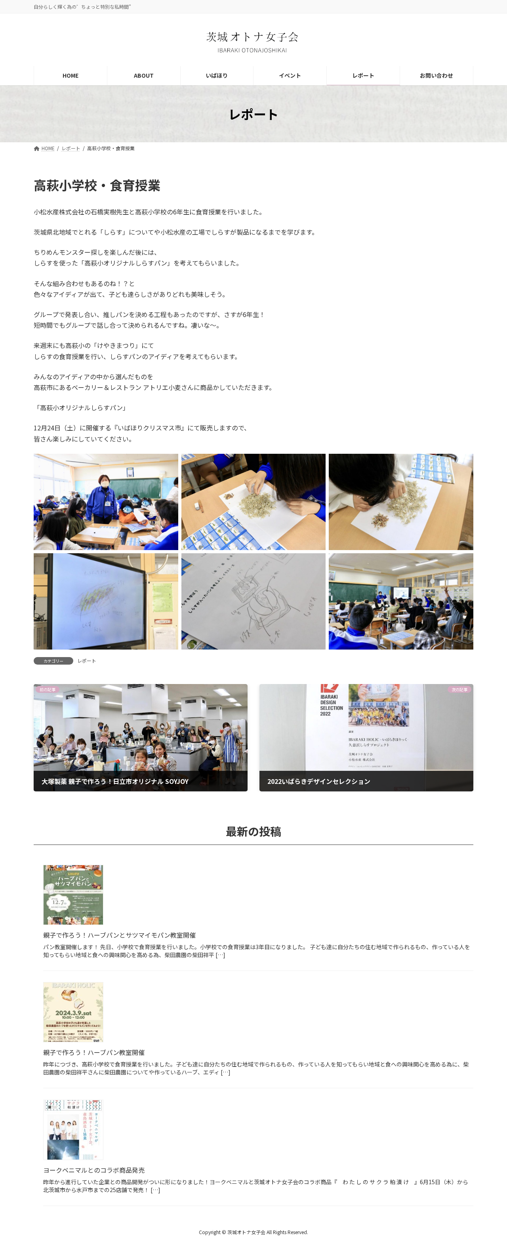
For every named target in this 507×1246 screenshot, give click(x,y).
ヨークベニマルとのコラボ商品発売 (94, 1170)
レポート (86, 660)
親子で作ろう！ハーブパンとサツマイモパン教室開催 (119, 935)
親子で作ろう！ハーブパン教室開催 (94, 1052)
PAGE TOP (488, 1201)
